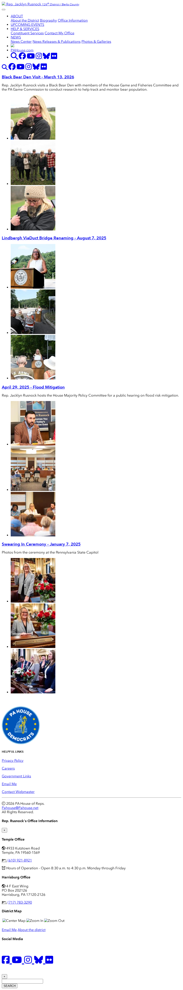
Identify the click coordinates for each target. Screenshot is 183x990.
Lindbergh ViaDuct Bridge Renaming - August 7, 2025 (54, 237)
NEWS (16, 37)
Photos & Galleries (96, 41)
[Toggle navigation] (3, 9)
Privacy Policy (12, 760)
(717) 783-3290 (20, 902)
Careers (8, 768)
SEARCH (10, 986)
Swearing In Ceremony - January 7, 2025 (41, 544)
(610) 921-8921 (20, 860)
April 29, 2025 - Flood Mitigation (33, 387)
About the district (32, 930)
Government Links (16, 776)
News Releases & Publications (57, 41)
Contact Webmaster (18, 792)
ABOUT (17, 16)
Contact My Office (59, 33)
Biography (48, 20)
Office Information (73, 20)
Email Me (9, 784)
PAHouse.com (22, 50)
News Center (21, 41)
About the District (25, 20)
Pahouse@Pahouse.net (20, 808)
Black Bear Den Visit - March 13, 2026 (38, 76)
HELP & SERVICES (25, 29)
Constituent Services (27, 33)
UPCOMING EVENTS (27, 24)
